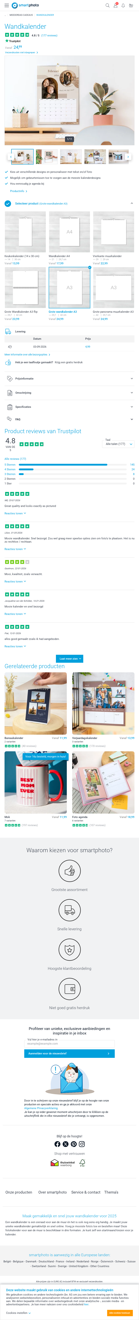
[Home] (5, 15)
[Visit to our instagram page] (82, 1144)
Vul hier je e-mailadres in (42, 1039)
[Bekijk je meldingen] (123, 5)
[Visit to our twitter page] (65, 1144)
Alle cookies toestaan (119, 1313)
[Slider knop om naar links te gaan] (11, 156)
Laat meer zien (69, 658)
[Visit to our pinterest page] (73, 1144)
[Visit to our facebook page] (57, 1144)
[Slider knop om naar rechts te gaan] (128, 156)
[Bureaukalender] (36, 703)
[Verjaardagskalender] (103, 703)
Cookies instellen (16, 1313)
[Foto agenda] (103, 782)
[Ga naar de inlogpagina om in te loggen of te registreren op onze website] (115, 5)
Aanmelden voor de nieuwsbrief (47, 1053)
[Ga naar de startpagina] (25, 5)
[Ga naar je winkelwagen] (131, 5)
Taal (107, 440)
